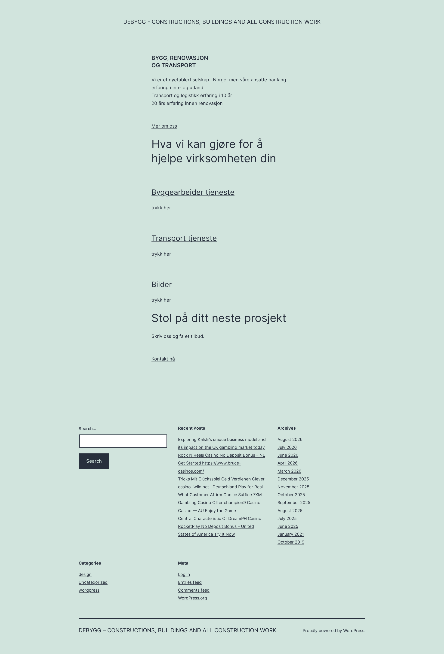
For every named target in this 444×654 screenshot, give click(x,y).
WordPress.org (192, 598)
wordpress (89, 590)
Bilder (161, 284)
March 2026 (289, 471)
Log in (184, 574)
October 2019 (291, 542)
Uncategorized (93, 582)
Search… (87, 428)
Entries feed (190, 582)
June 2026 (288, 455)
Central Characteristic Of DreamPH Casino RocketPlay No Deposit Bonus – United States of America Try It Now (219, 526)
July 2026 (287, 447)
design (85, 574)
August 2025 (290, 510)
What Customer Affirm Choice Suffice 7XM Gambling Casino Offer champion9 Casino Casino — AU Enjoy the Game (220, 502)
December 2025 (293, 479)
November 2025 (293, 486)
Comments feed (194, 590)
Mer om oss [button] (164, 126)
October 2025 (291, 494)
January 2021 (291, 534)
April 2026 (288, 463)
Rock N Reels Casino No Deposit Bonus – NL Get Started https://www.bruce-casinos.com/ (221, 463)
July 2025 (287, 518)
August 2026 (290, 439)
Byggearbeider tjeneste (192, 192)
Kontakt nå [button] (163, 359)
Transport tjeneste (184, 238)
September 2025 (294, 502)
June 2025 (288, 526)
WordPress (353, 630)
